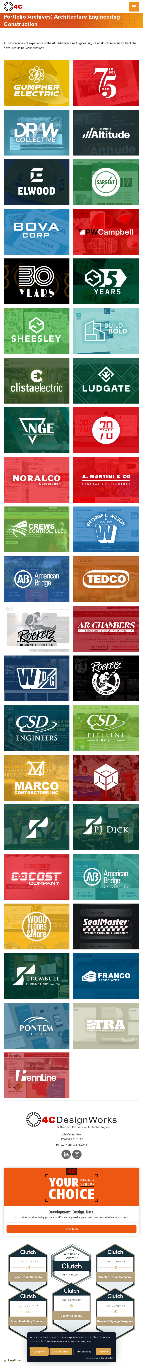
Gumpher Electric (36, 82)
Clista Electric (36, 380)
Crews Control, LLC (36, 529)
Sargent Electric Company (106, 181)
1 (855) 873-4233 (76, 1145)
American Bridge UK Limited (106, 876)
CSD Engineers (37, 727)
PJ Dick (106, 827)
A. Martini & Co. (106, 479)
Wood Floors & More (36, 926)
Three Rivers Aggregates (106, 1025)
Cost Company (36, 876)
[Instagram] (77, 1154)
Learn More (72, 1229)
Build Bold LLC (106, 330)
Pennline (36, 1075)
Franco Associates (106, 975)
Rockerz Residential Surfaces (36, 628)
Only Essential (61, 1351)
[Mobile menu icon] (134, 7)
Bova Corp (37, 231)
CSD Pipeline (106, 727)
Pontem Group (36, 1025)
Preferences (84, 1351)
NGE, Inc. (36, 430)
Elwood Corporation (36, 181)
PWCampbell (106, 231)
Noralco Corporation (36, 479)
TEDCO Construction (106, 578)
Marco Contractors (36, 777)
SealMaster (106, 926)
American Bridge (36, 578)
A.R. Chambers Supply (106, 628)
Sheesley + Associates (37, 330)
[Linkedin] (66, 1154)
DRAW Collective (36, 132)
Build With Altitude (106, 132)
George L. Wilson (106, 529)
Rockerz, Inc (106, 678)
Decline (103, 1351)
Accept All (39, 1351)
